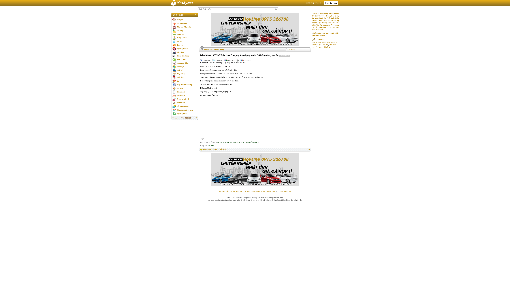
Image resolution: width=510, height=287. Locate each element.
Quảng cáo (181, 95)
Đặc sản (180, 45)
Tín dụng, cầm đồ (183, 106)
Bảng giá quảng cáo (268, 191)
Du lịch (179, 41)
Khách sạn (181, 103)
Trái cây (180, 31)
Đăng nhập (310, 3)
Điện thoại (181, 92)
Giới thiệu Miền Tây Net (226, 191)
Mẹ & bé (180, 88)
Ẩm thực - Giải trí (183, 63)
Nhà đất (180, 70)
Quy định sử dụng (253, 191)
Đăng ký (318, 3)
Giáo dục (180, 67)
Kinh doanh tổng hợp (185, 110)
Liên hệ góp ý (241, 191)
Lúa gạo (180, 20)
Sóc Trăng (178, 15)
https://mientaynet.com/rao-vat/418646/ (231, 142)
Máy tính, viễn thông (184, 85)
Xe (178, 81)
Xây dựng (180, 74)
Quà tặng (180, 77)
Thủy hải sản (182, 23)
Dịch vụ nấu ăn (182, 49)
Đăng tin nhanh (331, 3)
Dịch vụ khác (182, 114)
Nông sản (180, 34)
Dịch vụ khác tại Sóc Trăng (214, 50)
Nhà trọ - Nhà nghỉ (184, 27)
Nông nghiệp (182, 38)
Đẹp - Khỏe (181, 59)
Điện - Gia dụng (183, 56)
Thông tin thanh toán (284, 191)
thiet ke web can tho (319, 42)
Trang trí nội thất (183, 99)
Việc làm (180, 52)
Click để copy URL (253, 142)
